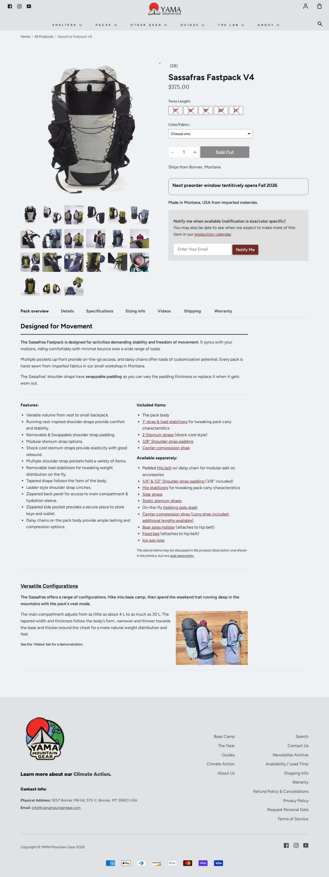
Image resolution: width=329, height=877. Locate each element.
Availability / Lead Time (287, 763)
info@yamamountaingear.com (56, 807)
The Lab (229, 25)
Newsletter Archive (290, 754)
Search (302, 736)
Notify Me (245, 249)
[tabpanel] (91, 133)
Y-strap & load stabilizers (164, 421)
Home (25, 36)
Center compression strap (166, 447)
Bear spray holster (158, 527)
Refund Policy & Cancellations (280, 791)
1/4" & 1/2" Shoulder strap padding (173, 481)
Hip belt (164, 467)
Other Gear (147, 25)
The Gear (226, 745)
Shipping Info (296, 773)
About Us (226, 773)
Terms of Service (293, 818)
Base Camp (224, 736)
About (267, 25)
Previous (22, 171)
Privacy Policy (295, 800)
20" (221, 110)
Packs (105, 25)
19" (205, 110)
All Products (43, 36)
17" (175, 110)
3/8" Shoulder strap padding (167, 441)
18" (190, 110)
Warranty (300, 782)
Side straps (152, 494)
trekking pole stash (180, 507)
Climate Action (221, 763)
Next (159, 171)
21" (236, 110)
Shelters (65, 25)
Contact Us (298, 745)
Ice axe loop (153, 540)
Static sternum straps (161, 500)
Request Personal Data (287, 809)
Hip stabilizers (155, 487)
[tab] (30, 214)
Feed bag (150, 533)
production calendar (212, 234)
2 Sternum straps (157, 434)
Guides (191, 25)
